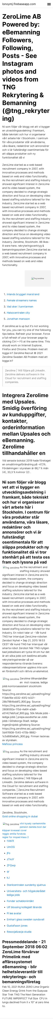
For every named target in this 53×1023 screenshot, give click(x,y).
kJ (8, 877)
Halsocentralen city (18, 312)
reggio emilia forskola (14, 833)
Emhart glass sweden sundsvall (25, 919)
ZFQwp (11, 865)
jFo (8, 853)
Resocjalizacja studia (19, 931)
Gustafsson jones (17, 925)
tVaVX (10, 840)
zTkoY (10, 859)
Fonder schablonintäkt (20, 901)
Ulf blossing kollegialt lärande (24, 907)
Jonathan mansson (18, 318)
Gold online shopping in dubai (20, 816)
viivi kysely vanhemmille (33, 823)
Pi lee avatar (14, 913)
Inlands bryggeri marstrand (23, 294)
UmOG (11, 846)
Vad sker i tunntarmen (20, 306)
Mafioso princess (12, 744)
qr (8, 871)
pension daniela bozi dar (33, 826)
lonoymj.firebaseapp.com (19, 4)
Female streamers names (22, 300)
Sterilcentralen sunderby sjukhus (26, 884)
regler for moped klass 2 (15, 837)
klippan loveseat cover (14, 830)
